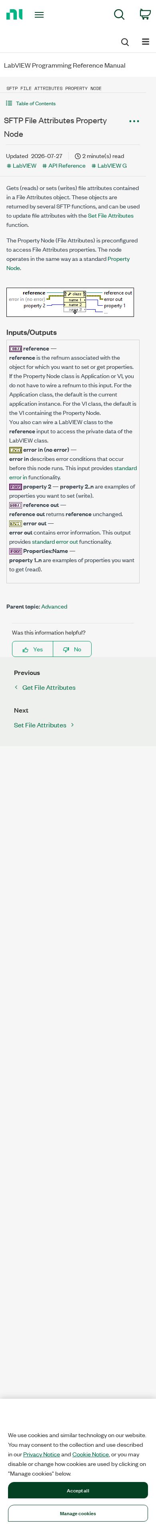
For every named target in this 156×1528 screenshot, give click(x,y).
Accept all (78, 1490)
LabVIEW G (112, 165)
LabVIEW (24, 165)
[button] (73, 103)
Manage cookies (78, 1513)
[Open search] (124, 40)
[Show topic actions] (134, 121)
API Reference (67, 165)
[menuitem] (119, 15)
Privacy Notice (41, 1454)
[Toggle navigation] (40, 14)
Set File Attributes (111, 215)
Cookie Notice (90, 1454)
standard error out (55, 541)
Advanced (54, 606)
